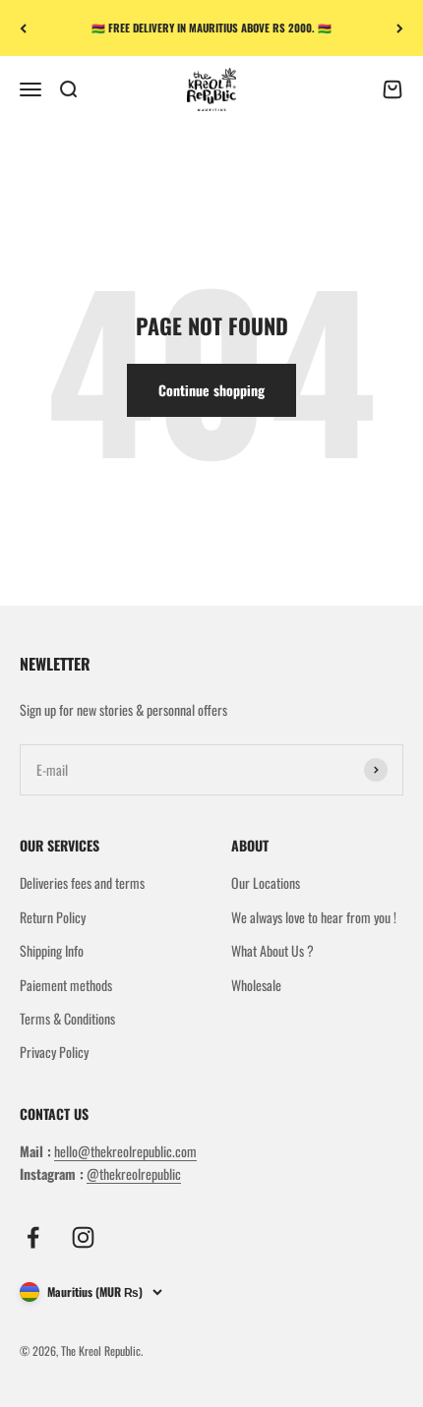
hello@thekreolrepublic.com (125, 1151)
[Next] (399, 28)
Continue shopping (211, 390)
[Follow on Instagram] (83, 1237)
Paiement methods (66, 984)
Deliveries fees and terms (82, 882)
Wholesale (256, 984)
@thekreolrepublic (134, 1173)
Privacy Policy (54, 1051)
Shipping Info (52, 950)
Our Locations (265, 882)
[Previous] (23, 28)
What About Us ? (272, 950)
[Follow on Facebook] (33, 1237)
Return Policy (53, 917)
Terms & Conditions (67, 1018)
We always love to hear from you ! (313, 917)
